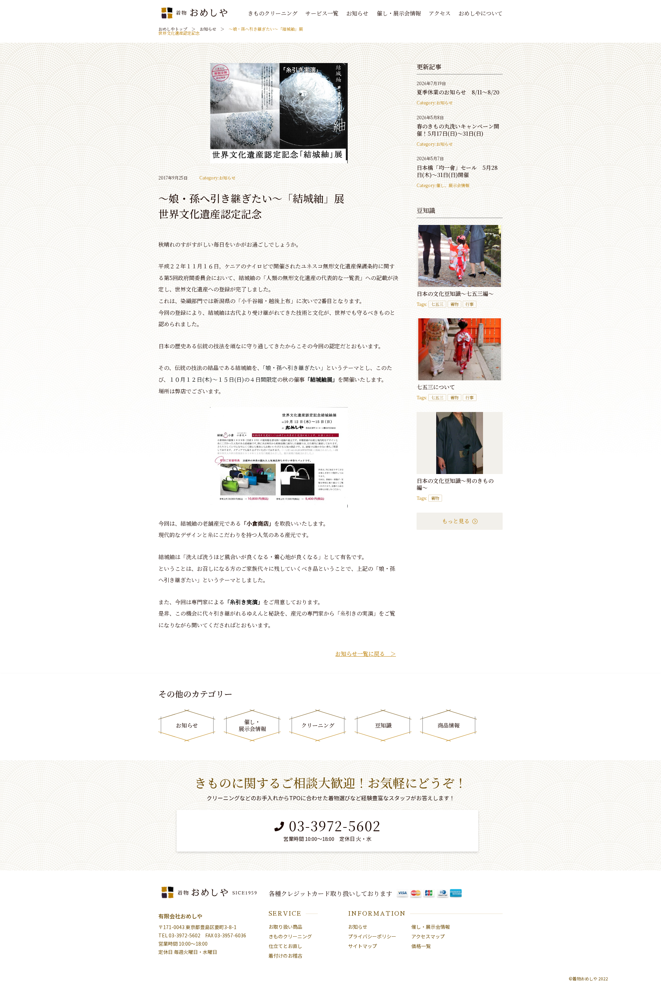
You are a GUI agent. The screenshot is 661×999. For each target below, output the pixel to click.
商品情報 (449, 725)
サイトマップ (362, 946)
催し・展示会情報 (399, 13)
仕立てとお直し (285, 946)
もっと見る (456, 521)
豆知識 (383, 725)
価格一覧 (421, 946)
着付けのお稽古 (285, 955)
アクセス (440, 13)
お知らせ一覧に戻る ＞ (365, 654)
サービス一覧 (321, 13)
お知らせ (357, 13)
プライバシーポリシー (372, 936)
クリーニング (317, 725)
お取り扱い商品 (285, 926)
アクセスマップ (428, 936)
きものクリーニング (272, 13)
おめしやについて (481, 13)
